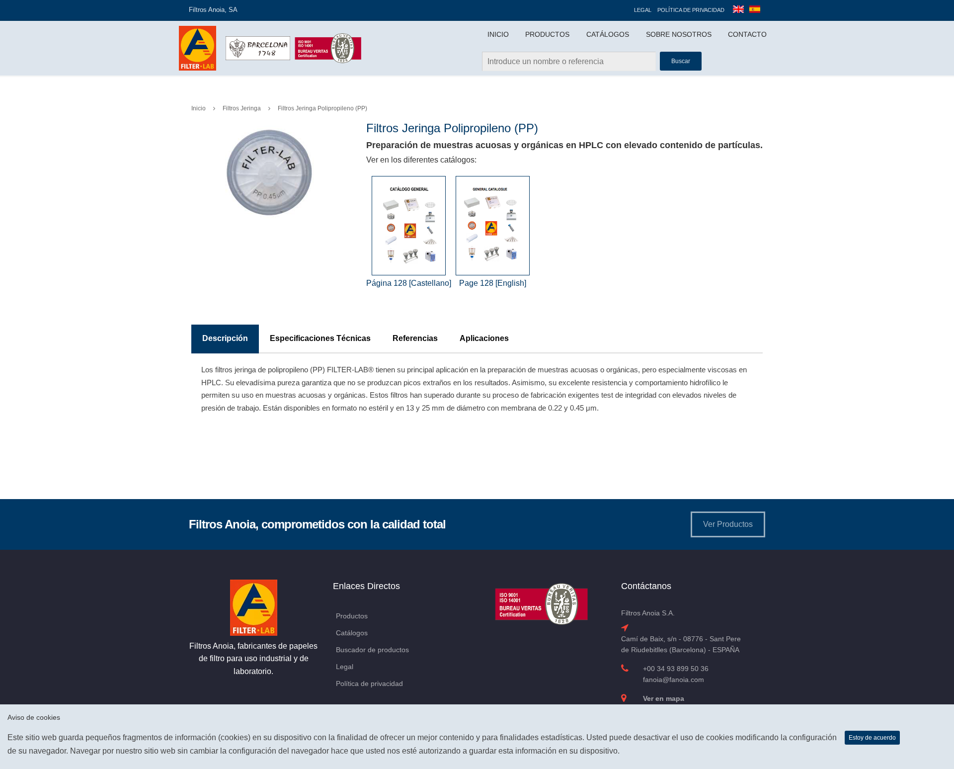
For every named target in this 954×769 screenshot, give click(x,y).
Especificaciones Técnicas (320, 338)
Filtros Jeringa (242, 108)
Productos (547, 34)
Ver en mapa (663, 698)
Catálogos (607, 34)
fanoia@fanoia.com (673, 680)
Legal (642, 10)
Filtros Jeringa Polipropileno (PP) (322, 108)
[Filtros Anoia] (198, 47)
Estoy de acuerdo (872, 737)
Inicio (498, 34)
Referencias (415, 338)
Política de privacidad (690, 10)
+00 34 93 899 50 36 (676, 669)
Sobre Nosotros (679, 34)
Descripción (225, 338)
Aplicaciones (484, 338)
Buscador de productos (372, 650)
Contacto (747, 34)
